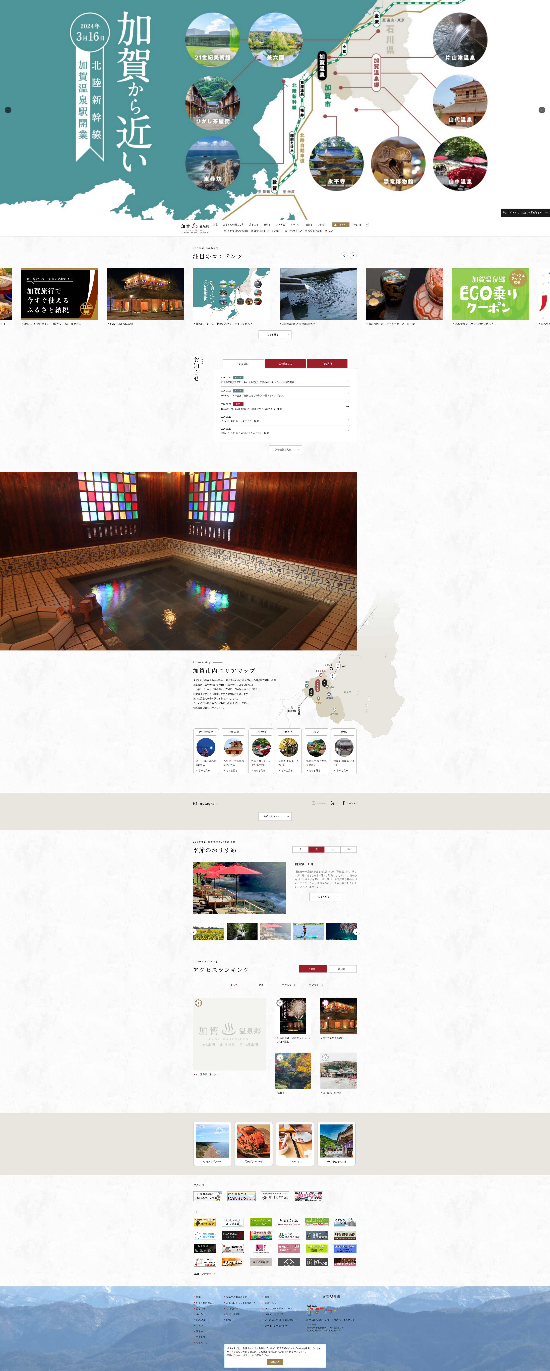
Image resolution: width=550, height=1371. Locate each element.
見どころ (253, 224)
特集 (215, 224)
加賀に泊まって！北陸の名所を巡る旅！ (523, 212)
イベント (295, 224)
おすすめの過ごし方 (233, 224)
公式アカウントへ (273, 816)
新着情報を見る (283, 449)
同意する (275, 1362)
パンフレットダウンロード (278, 1308)
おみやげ (280, 224)
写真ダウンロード (274, 1314)
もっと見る (272, 334)
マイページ (342, 224)
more (23, 269)
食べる (267, 224)
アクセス (322, 224)
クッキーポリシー (243, 1355)
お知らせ (269, 1297)
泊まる (309, 224)
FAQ (330, 231)
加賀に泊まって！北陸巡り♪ (268, 231)
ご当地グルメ (295, 231)
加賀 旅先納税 (315, 231)
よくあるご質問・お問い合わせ (281, 1320)
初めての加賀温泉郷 (238, 231)
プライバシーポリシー (276, 1325)
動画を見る (270, 1303)
